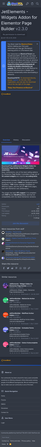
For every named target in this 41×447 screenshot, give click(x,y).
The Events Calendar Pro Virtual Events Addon (20, 257)
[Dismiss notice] (37, 44)
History (16, 140)
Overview (6, 140)
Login (3, 423)
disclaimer (4, 408)
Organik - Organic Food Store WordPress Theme (21, 238)
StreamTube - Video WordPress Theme (18, 251)
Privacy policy (26, 441)
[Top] (7, 444)
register (15, 80)
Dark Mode (5, 437)
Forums (3, 400)
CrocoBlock (19, 288)
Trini (10, 332)
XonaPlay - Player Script (13, 232)
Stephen (12, 288)
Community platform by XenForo (20, 433)
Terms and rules (15, 441)
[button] (3, 4)
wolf (4, 38)
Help (33, 441)
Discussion (26, 140)
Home (3, 396)
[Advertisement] (20, 116)
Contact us (4, 412)
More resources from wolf (13, 229)
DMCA (3, 404)
